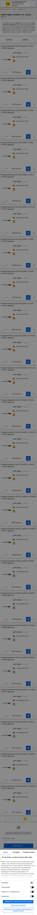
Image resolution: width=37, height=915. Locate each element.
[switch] (32, 887)
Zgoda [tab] (5, 852)
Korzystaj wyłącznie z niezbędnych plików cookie (18, 910)
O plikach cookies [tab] (29, 852)
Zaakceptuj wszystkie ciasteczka (18, 902)
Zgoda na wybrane (18, 906)
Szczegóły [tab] (16, 852)
